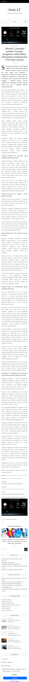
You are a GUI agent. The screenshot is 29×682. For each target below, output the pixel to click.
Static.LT (14, 9)
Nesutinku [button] (14, 674)
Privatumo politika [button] (15, 671)
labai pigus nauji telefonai (8, 562)
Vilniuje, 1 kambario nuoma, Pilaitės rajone (12, 582)
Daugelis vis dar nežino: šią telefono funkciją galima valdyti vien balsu (14, 647)
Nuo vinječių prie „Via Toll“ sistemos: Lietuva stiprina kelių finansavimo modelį (14, 641)
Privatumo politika (14, 681)
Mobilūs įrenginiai (6, 665)
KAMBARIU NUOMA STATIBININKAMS (11, 583)
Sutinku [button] (15, 678)
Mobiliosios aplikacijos (7, 662)
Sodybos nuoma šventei (7, 603)
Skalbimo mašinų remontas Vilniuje (10, 605)
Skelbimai (15, 555)
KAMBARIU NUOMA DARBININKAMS (10, 564)
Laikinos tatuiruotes (6, 601)
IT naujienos (15, 46)
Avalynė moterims (6, 606)
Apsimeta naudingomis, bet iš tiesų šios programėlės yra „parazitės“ (14, 627)
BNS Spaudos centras (11, 519)
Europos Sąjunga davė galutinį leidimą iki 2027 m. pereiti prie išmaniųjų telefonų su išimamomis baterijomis (14, 541)
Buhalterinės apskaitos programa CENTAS (12, 569)
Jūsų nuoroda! (7, 610)
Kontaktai (4, 1)
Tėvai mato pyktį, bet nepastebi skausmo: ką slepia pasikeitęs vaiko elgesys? (14, 634)
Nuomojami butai (15, 574)
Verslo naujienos (5, 608)
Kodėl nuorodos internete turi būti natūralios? (14, 621)
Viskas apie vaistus (6, 599)
